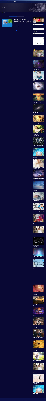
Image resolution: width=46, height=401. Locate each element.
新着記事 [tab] (13, 15)
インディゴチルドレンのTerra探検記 (9, 1)
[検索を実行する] (43, 24)
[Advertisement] (38, 277)
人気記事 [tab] (20, 15)
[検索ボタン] (43, 2)
